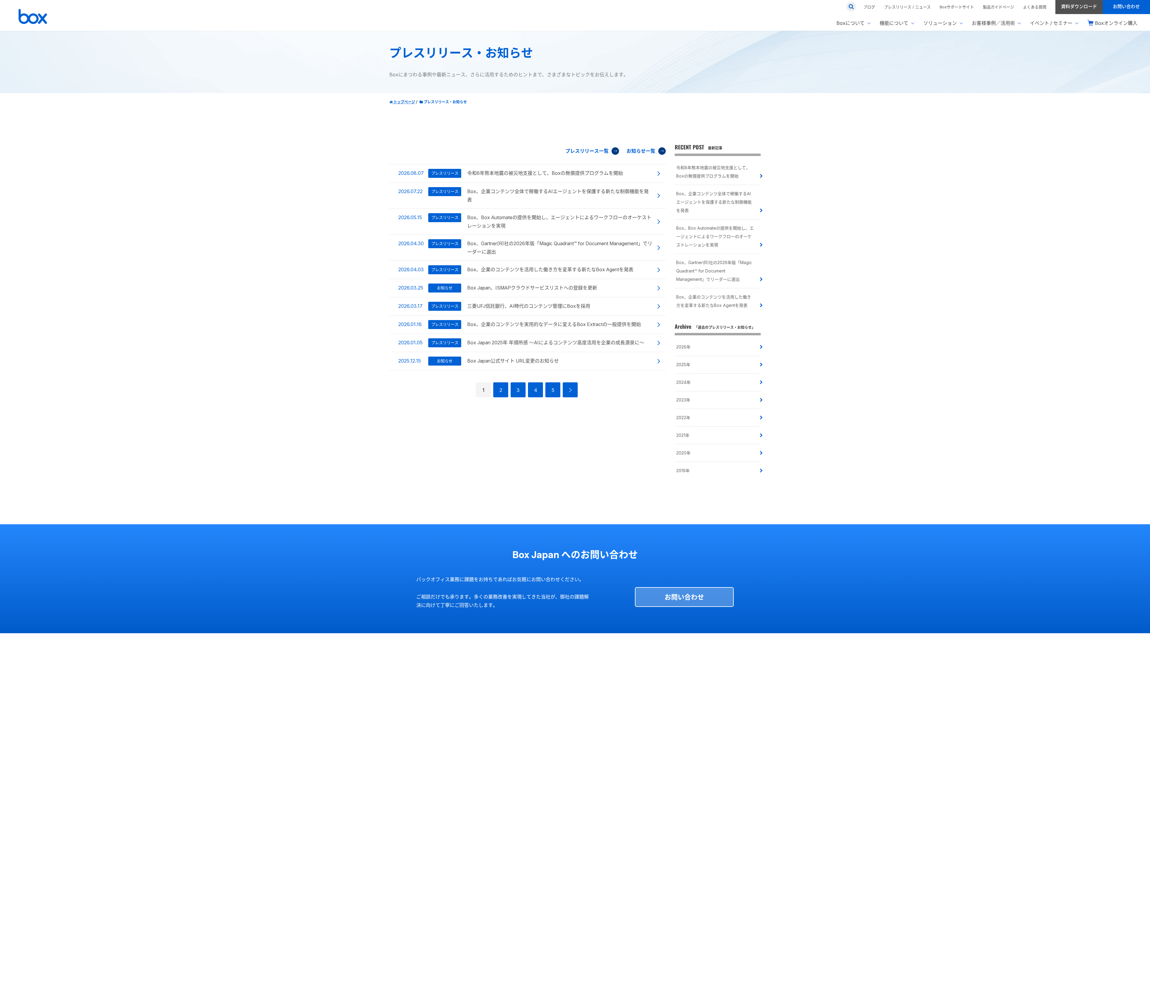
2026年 (683, 346)
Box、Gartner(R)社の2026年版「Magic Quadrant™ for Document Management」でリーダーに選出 (714, 271)
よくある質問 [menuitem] (1034, 6)
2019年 (683, 470)
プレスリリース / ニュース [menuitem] (907, 6)
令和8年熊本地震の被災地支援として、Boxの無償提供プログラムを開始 (713, 171)
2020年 (683, 452)
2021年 (682, 435)
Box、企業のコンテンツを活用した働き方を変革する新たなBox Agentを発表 (713, 301)
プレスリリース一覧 (587, 151)
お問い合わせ (684, 597)
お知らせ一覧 (641, 151)
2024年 (683, 382)
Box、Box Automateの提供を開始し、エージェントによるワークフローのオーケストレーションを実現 (715, 236)
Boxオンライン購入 (1116, 23)
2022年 (683, 417)
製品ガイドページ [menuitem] (998, 6)
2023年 (683, 399)
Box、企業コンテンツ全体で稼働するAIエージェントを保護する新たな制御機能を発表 (714, 202)
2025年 (683, 364)
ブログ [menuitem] (869, 6)
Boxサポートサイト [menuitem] (957, 6)
